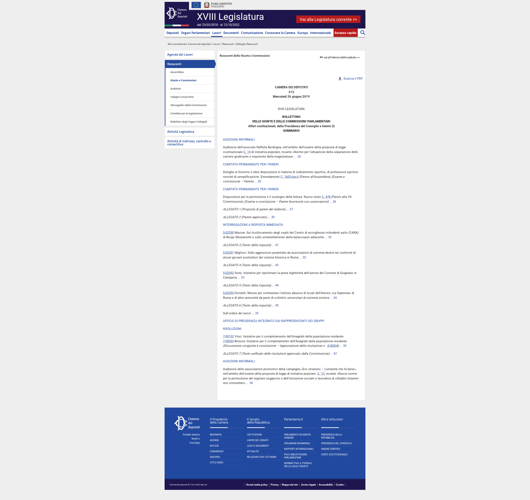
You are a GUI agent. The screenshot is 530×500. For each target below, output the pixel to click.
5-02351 (228, 253)
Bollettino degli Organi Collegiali (188, 121)
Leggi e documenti (258, 445)
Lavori (216, 32)
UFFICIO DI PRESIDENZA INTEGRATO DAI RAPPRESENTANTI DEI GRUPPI (273, 321)
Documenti (231, 32)
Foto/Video (216, 462)
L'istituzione (254, 434)
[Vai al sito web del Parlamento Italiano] (218, 9)
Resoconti (228, 44)
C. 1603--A (290, 177)
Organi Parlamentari (195, 32)
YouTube (194, 442)
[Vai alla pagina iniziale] (177, 25)
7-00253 (228, 341)
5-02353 (228, 293)
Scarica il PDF (353, 78)
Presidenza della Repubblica (331, 436)
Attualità (253, 451)
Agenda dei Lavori (180, 54)
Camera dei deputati (199, 44)
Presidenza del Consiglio (336, 443)
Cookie (339, 484)
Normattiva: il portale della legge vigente (298, 465)
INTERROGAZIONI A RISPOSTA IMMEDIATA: (253, 225)
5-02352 (228, 273)
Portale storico (191, 434)
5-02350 (228, 232)
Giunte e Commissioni (183, 80)
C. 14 (247, 152)
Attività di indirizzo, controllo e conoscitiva (189, 143)
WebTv (196, 438)
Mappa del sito (290, 484)
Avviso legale (308, 484)
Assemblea (177, 72)
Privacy (275, 484)
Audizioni (175, 88)
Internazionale (320, 32)
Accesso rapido (346, 32)
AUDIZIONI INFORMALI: (239, 139)
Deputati (172, 32)
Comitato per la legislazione (186, 113)
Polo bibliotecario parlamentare (295, 456)
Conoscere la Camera (280, 32)
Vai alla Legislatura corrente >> (328, 19)
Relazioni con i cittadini (261, 456)
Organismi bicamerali (297, 443)
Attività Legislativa (180, 131)
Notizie (214, 445)
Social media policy (256, 484)
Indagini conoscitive (182, 96)
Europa (303, 32)
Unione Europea (330, 448)
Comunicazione (252, 32)
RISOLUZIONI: (232, 329)
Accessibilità (326, 484)
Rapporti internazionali (299, 448)
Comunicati (217, 451)
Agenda (214, 440)
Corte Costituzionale (334, 454)
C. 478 (326, 197)
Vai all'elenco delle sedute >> (342, 57)
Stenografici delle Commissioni (188, 105)
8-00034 (332, 346)
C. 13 (320, 374)
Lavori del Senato (258, 440)
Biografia (216, 434)
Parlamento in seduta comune (297, 436)
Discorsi (215, 456)
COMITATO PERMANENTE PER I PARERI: (251, 164)
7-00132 (228, 336)
